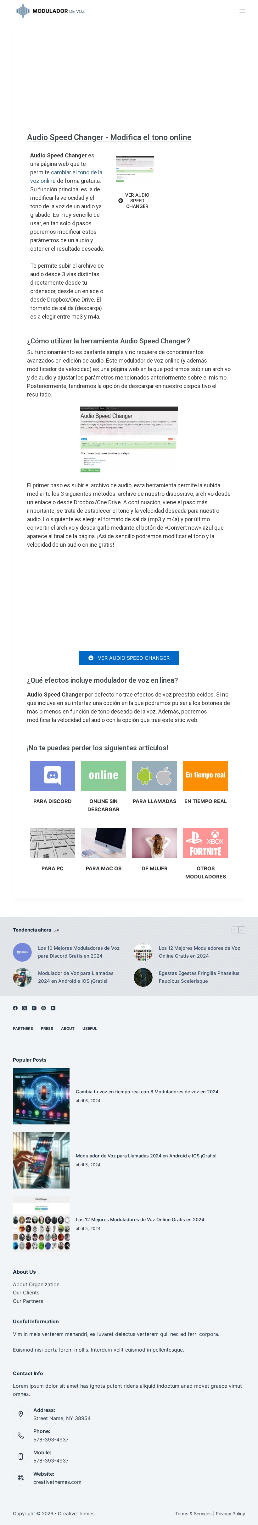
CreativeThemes (76, 1514)
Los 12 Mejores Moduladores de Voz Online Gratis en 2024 (199, 952)
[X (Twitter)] (24, 1008)
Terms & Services (193, 1513)
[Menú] (242, 11)
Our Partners (28, 1301)
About (68, 1028)
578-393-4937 (51, 1439)
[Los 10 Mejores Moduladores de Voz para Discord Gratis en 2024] (22, 952)
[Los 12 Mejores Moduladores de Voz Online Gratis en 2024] (143, 952)
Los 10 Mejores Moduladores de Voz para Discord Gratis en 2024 (79, 952)
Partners (23, 1028)
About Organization (36, 1284)
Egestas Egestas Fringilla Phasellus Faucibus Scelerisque (199, 977)
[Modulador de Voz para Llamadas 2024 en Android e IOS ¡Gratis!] (22, 977)
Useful (89, 1028)
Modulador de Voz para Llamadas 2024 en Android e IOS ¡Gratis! (76, 977)
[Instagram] (34, 1008)
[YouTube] (53, 1008)
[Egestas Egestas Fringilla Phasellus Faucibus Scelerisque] (143, 977)
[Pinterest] (43, 1008)
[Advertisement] (129, 80)
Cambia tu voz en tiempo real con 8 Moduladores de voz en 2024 (147, 1091)
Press (47, 1028)
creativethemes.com (57, 1482)
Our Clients (26, 1292)
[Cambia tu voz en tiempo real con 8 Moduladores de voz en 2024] (41, 1096)
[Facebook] (15, 1008)
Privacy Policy (230, 1513)
